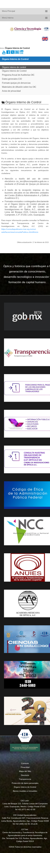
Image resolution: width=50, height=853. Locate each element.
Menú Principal (8, 11)
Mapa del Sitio (25, 771)
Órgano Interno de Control (25, 787)
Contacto (25, 763)
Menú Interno (7, 18)
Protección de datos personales (25, 783)
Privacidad (25, 767)
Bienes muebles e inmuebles (25, 791)
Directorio (25, 775)
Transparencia (25, 779)
